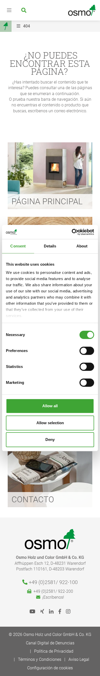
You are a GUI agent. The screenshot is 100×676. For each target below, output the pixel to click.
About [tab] (82, 246)
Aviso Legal (78, 659)
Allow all (50, 406)
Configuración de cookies (50, 667)
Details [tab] (50, 246)
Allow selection (50, 423)
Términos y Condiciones (39, 659)
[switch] (86, 351)
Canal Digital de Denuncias (50, 643)
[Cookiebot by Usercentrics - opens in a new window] (72, 232)
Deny (50, 439)
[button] (57, 26)
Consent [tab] (18, 246)
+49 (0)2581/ (52, 582)
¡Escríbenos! (52, 597)
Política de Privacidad (53, 651)
